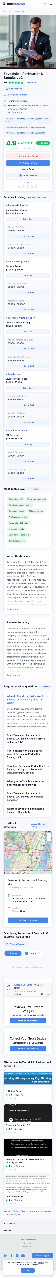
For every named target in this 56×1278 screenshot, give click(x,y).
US (4, 11)
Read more (12, 609)
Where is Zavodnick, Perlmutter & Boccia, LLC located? (25, 810)
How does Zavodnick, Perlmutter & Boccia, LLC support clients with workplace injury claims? (26, 769)
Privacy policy (28, 1243)
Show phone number (17, 94)
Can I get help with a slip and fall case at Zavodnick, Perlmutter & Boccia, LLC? (24, 754)
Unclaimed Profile (30, 156)
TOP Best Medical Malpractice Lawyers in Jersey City (26, 120)
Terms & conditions (28, 1240)
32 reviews (30, 82)
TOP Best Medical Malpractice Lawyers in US (25, 127)
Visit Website (15, 89)
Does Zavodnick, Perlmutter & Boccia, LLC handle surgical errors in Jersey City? (26, 739)
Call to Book (28, 169)
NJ (10, 11)
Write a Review (29, 163)
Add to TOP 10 (30, 175)
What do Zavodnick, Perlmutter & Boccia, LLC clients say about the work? (25, 699)
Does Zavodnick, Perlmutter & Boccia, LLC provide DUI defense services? (25, 797)
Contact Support (42, 1255)
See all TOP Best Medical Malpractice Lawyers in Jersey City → (27, 1213)
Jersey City (19, 11)
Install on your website (28, 1021)
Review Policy (28, 1247)
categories (9, 1223)
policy (19, 1265)
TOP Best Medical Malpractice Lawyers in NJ (25, 133)
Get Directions (15, 112)
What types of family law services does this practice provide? (26, 783)
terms (41, 1263)
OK (28, 1270)
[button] (28, 101)
